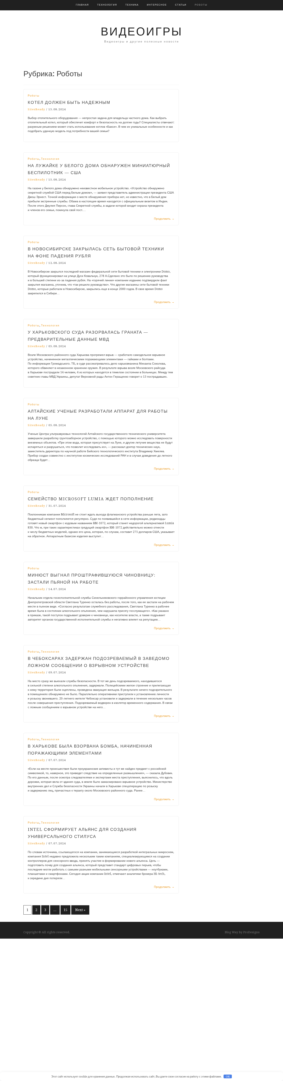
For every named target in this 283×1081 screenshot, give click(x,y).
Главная (82, 5)
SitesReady (36, 109)
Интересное (157, 5)
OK (228, 1076)
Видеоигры (142, 31)
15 (65, 910)
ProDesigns (251, 932)
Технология (107, 5)
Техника (132, 5)
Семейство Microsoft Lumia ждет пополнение (91, 498)
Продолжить (164, 218)
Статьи (180, 5)
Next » (80, 910)
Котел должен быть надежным (69, 102)
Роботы (201, 5)
